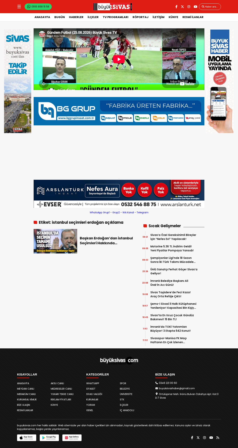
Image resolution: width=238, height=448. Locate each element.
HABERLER (76, 17)
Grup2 (116, 212)
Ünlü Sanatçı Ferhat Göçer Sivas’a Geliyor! (173, 271)
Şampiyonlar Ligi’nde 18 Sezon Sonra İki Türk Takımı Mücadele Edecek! (172, 260)
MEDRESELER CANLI (61, 388)
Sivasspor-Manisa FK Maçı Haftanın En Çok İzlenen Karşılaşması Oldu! (168, 340)
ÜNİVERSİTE (126, 394)
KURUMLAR (92, 399)
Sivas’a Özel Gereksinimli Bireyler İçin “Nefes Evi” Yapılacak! (173, 237)
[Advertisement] (119, 151)
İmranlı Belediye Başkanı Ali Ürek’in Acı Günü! (169, 283)
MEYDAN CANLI (25, 388)
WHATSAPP (92, 383)
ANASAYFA (42, 17)
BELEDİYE (125, 388)
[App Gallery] (72, 437)
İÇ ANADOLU (127, 410)
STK (122, 399)
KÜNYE (173, 17)
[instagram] (188, 6)
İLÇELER (93, 17)
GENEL (89, 410)
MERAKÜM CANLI (26, 394)
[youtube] (195, 6)
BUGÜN (59, 17)
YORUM (90, 405)
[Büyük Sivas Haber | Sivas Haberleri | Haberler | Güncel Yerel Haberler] (113, 7)
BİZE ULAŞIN (23, 405)
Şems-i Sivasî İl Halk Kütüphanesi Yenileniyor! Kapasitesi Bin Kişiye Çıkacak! (173, 306)
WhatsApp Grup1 (100, 212)
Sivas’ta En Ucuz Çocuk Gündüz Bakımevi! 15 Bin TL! (172, 317)
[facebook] (176, 6)
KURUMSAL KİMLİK (27, 399)
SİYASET (90, 388)
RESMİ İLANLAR (193, 17)
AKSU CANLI (57, 383)
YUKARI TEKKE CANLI (62, 394)
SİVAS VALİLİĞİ (94, 394)
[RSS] (217, 437)
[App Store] (26, 437)
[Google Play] (49, 437)
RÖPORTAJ (140, 17)
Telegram (142, 212)
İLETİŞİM (158, 17)
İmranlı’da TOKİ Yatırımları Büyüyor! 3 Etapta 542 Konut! (170, 329)
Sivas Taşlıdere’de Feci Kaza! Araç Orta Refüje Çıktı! (170, 294)
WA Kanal (128, 212)
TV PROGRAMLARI (115, 17)
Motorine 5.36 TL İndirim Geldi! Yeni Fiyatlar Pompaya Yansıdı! (172, 248)
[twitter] (182, 6)
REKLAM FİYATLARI (61, 399)
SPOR (123, 383)
